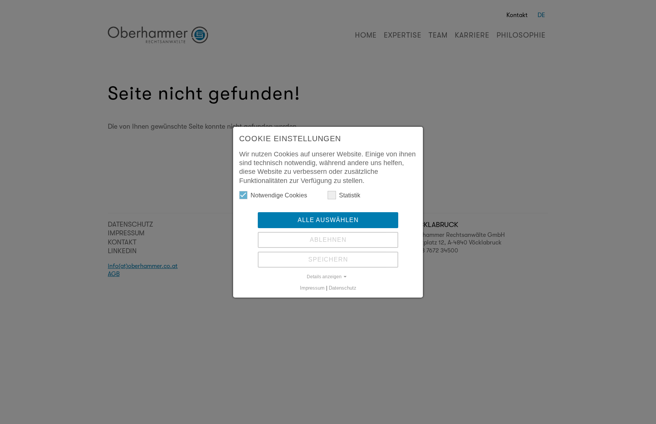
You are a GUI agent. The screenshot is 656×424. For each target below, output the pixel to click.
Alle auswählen (328, 220)
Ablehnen (328, 239)
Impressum (312, 288)
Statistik (349, 195)
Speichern (328, 259)
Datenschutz (342, 288)
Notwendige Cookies (279, 195)
